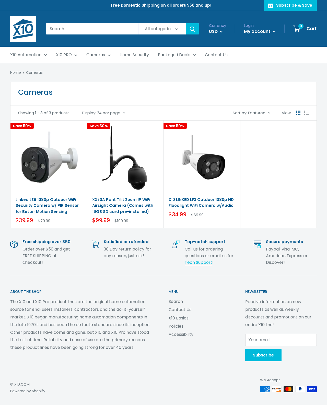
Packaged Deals (174, 55)
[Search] (192, 28)
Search (176, 301)
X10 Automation (25, 55)
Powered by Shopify (27, 391)
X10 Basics (179, 318)
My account (258, 31)
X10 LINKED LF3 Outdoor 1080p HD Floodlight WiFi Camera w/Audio (201, 202)
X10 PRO (64, 55)
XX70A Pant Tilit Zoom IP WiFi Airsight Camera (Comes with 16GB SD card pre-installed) (122, 205)
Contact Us (216, 55)
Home (15, 72)
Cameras (95, 55)
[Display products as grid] (298, 113)
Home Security (134, 55)
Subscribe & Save (294, 5)
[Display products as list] (306, 113)
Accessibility (181, 334)
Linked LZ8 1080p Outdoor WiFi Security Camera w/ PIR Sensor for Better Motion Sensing (47, 205)
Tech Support (198, 262)
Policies (176, 326)
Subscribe (263, 355)
